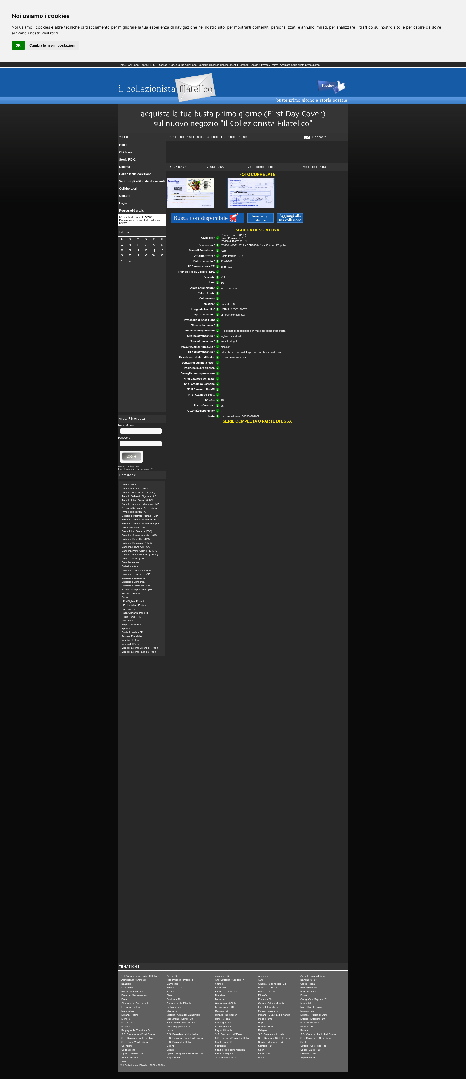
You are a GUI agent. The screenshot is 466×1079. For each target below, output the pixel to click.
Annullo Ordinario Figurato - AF (139, 496)
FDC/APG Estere (131, 593)
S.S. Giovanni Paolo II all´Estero (185, 1038)
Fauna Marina (308, 991)
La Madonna (174, 1007)
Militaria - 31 (307, 1011)
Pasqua (125, 1026)
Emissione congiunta (133, 578)
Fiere (169, 995)
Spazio (171, 1049)
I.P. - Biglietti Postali (133, 601)
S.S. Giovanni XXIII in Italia (315, 1038)
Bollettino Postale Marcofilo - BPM (140, 519)
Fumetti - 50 (265, 999)
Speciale (126, 628)
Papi (260, 1022)
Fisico (303, 995)
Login (123, 203)
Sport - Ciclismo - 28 (132, 1053)
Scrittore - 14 (265, 1046)
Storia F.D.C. (148, 64)
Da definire (127, 987)
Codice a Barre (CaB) (133, 558)
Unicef (261, 1057)
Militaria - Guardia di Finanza (274, 1014)
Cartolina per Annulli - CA (136, 546)
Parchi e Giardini (309, 1022)
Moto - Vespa (222, 1018)
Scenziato (127, 1046)
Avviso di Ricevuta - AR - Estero (139, 508)
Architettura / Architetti (133, 979)
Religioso (263, 1030)
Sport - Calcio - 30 (310, 1049)
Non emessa (129, 609)
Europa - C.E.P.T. (268, 987)
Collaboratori (128, 188)
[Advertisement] (142, 339)
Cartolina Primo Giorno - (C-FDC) (140, 554)
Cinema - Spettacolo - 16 (272, 983)
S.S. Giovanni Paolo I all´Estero (318, 1034)
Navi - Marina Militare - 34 (181, 1022)
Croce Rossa (307, 983)
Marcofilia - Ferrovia (311, 1007)
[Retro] (251, 207)
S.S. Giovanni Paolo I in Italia (137, 1038)
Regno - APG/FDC (132, 624)
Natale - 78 (127, 1022)
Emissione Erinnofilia (133, 581)
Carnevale (172, 983)
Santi (303, 1042)
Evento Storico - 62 (132, 991)
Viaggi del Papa (131, 644)
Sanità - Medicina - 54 (270, 1042)
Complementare (130, 562)
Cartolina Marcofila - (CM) (136, 539)
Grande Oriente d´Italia (271, 1003)
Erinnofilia (220, 987)
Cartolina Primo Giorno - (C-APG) (140, 550)
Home (122, 64)
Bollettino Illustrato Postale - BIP (140, 515)
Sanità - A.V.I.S (223, 1042)
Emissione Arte (130, 566)
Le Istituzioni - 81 (224, 1007)
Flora (124, 999)
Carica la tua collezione (183, 64)
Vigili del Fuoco (308, 1057)
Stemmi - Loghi (308, 1053)
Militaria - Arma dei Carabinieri (183, 1014)
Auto (261, 979)
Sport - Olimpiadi (224, 1053)
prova (170, 1030)
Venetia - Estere (131, 640)
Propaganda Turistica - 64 (135, 1030)
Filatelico (220, 995)
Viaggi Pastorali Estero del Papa (140, 647)
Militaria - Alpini (129, 1014)
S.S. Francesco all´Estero (229, 1034)
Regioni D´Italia (223, 1030)
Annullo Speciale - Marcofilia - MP (140, 504)
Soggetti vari (128, 1049)
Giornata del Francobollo (135, 1003)
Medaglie (172, 1011)
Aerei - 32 (172, 976)
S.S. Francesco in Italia (271, 1034)
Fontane (220, 999)
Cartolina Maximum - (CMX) (137, 543)
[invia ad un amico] (260, 221)
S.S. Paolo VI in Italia (179, 1042)
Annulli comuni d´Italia (312, 976)
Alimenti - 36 (222, 976)
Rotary (304, 1030)
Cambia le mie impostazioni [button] (52, 45)
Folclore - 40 (174, 999)
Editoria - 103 (174, 987)
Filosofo (262, 995)
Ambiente (263, 976)
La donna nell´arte (131, 1007)
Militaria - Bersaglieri (226, 1014)
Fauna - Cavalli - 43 (226, 991)
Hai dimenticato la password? (135, 469)
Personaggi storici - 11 (179, 1026)
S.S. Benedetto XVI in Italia (182, 1034)
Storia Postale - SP (132, 632)
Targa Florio (173, 1057)
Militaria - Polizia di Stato (314, 1014)
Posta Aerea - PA (131, 616)
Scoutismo (221, 1046)
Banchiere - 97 (308, 979)
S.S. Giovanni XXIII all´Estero (274, 1038)
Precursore (128, 620)
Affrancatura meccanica (135, 488)
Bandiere (126, 983)
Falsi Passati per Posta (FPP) (138, 589)
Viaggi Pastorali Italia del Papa (139, 651)
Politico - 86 (307, 1026)
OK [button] (18, 45)
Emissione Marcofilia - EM (136, 585)
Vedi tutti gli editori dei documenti (217, 64)
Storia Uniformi (129, 1057)
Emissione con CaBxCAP (136, 574)
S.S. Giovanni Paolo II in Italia (232, 1038)
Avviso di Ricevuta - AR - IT (137, 511)
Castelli (219, 983)
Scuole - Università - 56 (313, 1046)
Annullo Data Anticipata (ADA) (138, 492)
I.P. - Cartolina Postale (134, 605)
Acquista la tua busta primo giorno (300, 64)
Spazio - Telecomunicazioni (230, 1049)
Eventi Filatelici (308, 987)
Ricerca (162, 64)
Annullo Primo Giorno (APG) (137, 500)
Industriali (305, 1003)
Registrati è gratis (131, 210)
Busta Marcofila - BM (133, 527)
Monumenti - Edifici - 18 (180, 1018)
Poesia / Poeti (266, 1026)
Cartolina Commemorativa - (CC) (139, 535)
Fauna (170, 991)
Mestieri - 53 (222, 1011)
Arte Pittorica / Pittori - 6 (180, 979)
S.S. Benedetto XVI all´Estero (138, 1034)
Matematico (127, 1011)
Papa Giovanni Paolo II (135, 613)
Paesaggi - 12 (223, 1022)
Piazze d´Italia (223, 1026)
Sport (261, 1049)
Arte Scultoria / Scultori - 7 (229, 979)
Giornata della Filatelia (179, 1003)
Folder (125, 597)
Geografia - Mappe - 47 (313, 999)
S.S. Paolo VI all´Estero (134, 1042)
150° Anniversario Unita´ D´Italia (139, 976)
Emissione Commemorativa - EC (139, 570)
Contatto (319, 137)
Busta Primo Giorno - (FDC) (137, 531)
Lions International (268, 1007)
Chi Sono (133, 64)
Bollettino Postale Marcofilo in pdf (140, 523)
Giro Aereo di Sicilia (226, 1003)
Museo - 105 (265, 1018)
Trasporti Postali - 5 (226, 1057)
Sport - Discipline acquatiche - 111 (186, 1053)
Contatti (243, 64)
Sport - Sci (264, 1053)
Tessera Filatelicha (132, 636)
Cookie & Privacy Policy (264, 64)
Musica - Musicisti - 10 (312, 1018)
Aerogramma (129, 484)
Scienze (171, 1046)
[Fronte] (190, 207)
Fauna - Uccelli (266, 991)
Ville (123, 1061)
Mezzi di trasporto (268, 1011)
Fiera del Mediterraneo (134, 995)
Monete (125, 1018)
